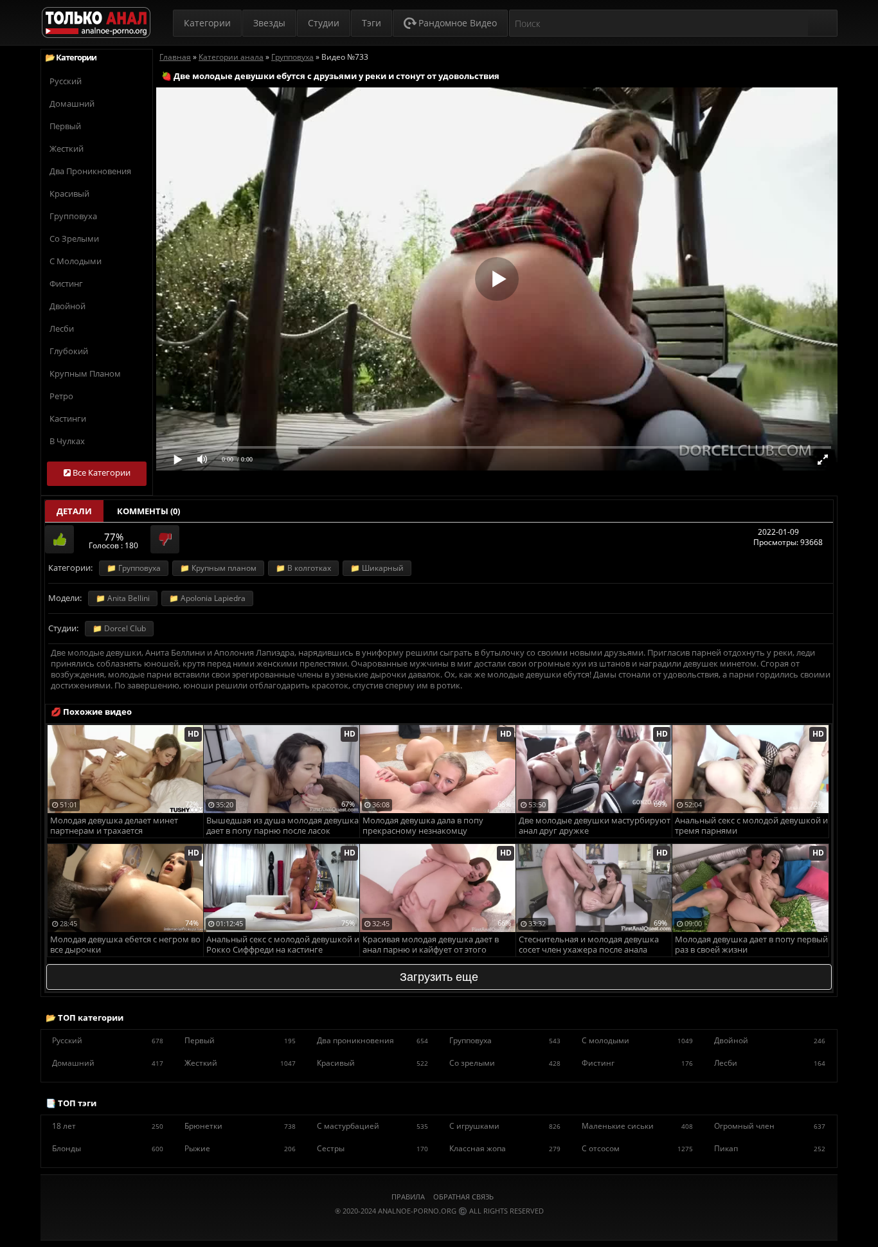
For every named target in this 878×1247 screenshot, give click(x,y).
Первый (65, 126)
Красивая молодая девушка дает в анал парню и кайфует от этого (431, 944)
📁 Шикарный (377, 567)
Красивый (69, 193)
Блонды (107, 1148)
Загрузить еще (439, 977)
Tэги (371, 23)
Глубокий (68, 351)
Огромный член (769, 1125)
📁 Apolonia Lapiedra (207, 598)
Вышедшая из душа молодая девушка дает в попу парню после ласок (282, 825)
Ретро (61, 396)
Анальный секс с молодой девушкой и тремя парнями (751, 825)
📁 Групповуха (134, 567)
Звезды (269, 23)
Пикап (769, 1148)
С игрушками (504, 1125)
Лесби (61, 328)
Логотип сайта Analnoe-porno (96, 22)
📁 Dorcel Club (119, 628)
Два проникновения (90, 171)
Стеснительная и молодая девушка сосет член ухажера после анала (589, 944)
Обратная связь (463, 1196)
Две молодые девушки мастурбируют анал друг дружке (594, 825)
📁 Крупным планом (218, 567)
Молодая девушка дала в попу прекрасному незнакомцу (423, 825)
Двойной (67, 306)
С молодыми (75, 261)
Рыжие (240, 1148)
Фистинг (66, 283)
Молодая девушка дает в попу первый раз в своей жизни (751, 944)
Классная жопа (504, 1148)
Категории (207, 23)
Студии (323, 23)
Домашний (71, 103)
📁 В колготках (303, 567)
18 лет (107, 1125)
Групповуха (73, 216)
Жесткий (66, 148)
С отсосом (637, 1148)
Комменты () (148, 511)
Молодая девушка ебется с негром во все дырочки (125, 944)
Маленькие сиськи (637, 1125)
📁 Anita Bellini (123, 598)
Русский (65, 81)
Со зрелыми (74, 238)
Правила (408, 1196)
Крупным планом (85, 373)
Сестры (372, 1148)
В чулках (67, 441)
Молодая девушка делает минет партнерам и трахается (114, 825)
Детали (74, 511)
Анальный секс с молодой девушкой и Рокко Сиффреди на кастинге (282, 944)
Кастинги (67, 418)
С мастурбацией (372, 1125)
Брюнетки (240, 1125)
